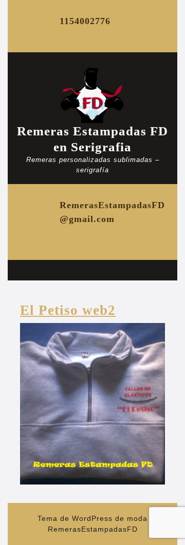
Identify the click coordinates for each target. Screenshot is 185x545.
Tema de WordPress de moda (92, 518)
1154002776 (85, 21)
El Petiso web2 (68, 310)
